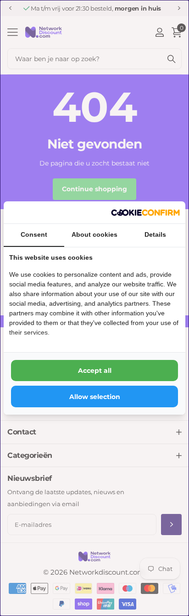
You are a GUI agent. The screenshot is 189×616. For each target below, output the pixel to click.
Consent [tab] (34, 234)
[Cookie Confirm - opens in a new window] (145, 212)
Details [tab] (155, 234)
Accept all (94, 370)
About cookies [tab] (94, 234)
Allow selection (94, 397)
